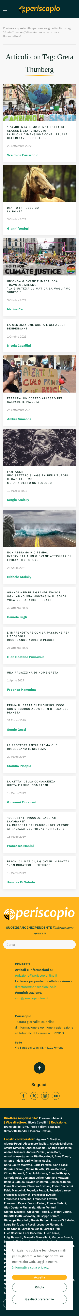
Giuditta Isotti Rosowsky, (20, 1216)
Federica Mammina (21, 690)
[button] (5, 9)
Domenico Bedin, (60, 1182)
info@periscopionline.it (31, 998)
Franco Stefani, (57, 1203)
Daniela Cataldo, (14, 1182)
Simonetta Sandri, (15, 1131)
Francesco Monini (20, 846)
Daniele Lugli (17, 617)
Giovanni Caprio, (61, 1212)
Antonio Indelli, (13, 1161)
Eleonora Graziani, (40, 1131)
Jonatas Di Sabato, (62, 1220)
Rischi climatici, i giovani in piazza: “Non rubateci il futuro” (39, 863)
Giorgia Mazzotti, (15, 1212)
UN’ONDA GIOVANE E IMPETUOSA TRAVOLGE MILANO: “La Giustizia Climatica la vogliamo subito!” (39, 286)
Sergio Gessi (16, 729)
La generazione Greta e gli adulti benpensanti (37, 326)
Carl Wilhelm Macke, (38, 1161)
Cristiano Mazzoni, (57, 1178)
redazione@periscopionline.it (36, 975)
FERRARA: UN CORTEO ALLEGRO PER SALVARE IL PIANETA (35, 400)
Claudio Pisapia (19, 766)
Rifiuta (39, 1287)
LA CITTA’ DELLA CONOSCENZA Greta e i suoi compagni (31, 783)
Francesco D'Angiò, (44, 1195)
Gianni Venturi (18, 228)
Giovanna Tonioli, (38, 1212)
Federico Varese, (60, 1190)
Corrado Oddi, (13, 1178)
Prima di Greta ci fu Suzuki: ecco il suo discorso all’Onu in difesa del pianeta (37, 708)
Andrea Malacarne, (60, 1148)
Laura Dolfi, (11, 1224)
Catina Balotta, (35, 1169)
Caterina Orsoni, (14, 1169)
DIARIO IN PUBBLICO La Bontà (23, 209)
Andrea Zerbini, (36, 1152)
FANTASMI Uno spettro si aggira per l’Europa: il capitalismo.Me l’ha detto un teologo (38, 477)
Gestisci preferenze (39, 1299)
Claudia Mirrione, (37, 1173)
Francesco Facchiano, (18, 1199)
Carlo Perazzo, (43, 1165)
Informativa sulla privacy (30, 1267)
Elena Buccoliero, (15, 1186)
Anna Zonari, (63, 1156)
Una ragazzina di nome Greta (33, 673)
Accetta (39, 1277)
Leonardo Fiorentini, (49, 1224)
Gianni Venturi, (46, 1207)
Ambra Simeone (19, 419)
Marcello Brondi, (62, 1237)
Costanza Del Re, (33, 1178)
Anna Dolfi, (54, 1152)
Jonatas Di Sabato (21, 882)
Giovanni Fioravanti (22, 802)
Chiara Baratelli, (56, 1169)
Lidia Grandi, (12, 1229)
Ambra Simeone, (14, 1148)
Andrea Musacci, (14, 1152)
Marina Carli (16, 309)
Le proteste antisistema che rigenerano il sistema (32, 747)
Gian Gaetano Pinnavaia (26, 657)
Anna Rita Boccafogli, (40, 1156)
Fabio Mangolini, (15, 1190)
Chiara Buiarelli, (14, 1173)
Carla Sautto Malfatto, (18, 1165)
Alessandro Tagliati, (36, 1144)
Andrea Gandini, (36, 1148)
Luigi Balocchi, (13, 1237)
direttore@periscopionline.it (35, 987)
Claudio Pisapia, (59, 1173)
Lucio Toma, (52, 1233)
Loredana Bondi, (32, 1229)
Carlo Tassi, (60, 1165)
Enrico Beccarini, (63, 1186)
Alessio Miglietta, (61, 1144)
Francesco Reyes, (15, 1203)
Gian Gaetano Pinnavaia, (20, 1207)
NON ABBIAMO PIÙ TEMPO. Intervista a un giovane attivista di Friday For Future (39, 556)
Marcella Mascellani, (37, 1237)
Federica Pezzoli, (38, 1190)
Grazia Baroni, (40, 1220)
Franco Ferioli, (37, 1203)
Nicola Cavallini (19, 345)
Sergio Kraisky (18, 500)
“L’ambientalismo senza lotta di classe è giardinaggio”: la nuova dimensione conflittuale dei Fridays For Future (37, 132)
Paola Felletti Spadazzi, (45, 1127)
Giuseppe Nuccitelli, (17, 1220)
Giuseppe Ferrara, (48, 1216)
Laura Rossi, (27, 1224)
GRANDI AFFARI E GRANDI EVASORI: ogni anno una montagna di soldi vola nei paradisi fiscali (36, 596)
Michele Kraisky (19, 577)
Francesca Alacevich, (17, 1195)
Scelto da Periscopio (22, 155)
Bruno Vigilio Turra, (16, 1127)
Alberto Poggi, (13, 1144)
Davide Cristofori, (37, 1182)
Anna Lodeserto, (14, 1156)
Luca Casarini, (13, 1233)
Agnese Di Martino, (48, 1139)
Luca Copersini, (33, 1233)
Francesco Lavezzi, (45, 1199)
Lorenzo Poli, (52, 1229)
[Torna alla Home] (39, 9)
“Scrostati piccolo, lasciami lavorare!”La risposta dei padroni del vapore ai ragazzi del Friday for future (38, 823)
